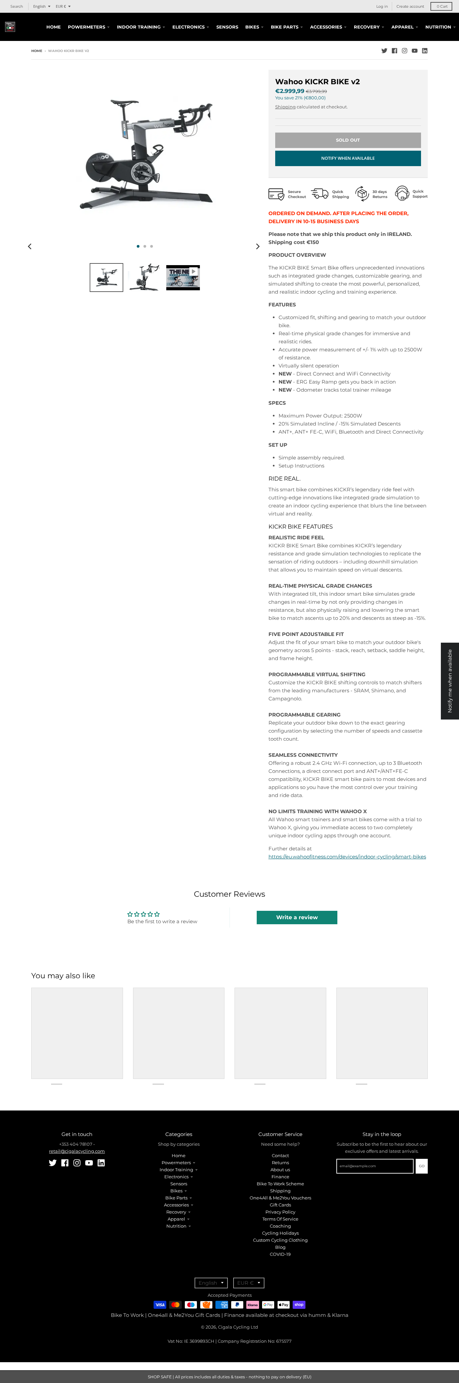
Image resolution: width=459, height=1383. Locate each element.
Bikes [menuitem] (252, 27)
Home (36, 51)
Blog (280, 1247)
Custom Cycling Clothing (280, 1240)
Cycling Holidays (280, 1233)
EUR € (61, 6)
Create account (410, 6)
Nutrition (176, 1226)
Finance (280, 1176)
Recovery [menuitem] (367, 27)
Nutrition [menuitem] (438, 27)
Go (421, 1166)
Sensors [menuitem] (227, 27)
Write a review (297, 917)
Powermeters (176, 1162)
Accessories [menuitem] (326, 27)
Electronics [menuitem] (188, 27)
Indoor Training (176, 1169)
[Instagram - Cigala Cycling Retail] (405, 51)
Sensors (178, 1183)
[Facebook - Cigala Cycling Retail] (394, 51)
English (39, 6)
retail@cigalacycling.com (77, 1151)
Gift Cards (280, 1204)
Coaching (280, 1226)
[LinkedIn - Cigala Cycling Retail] (425, 51)
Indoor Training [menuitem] (139, 27)
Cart (442, 6)
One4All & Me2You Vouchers (280, 1197)
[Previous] (30, 246)
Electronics (176, 1176)
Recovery (176, 1212)
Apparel (176, 1219)
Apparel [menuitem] (402, 27)
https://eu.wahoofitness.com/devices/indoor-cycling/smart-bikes (347, 856)
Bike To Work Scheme (280, 1183)
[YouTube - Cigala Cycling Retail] (415, 51)
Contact (280, 1155)
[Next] (257, 246)
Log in (382, 6)
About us (280, 1169)
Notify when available (348, 158)
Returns (280, 1162)
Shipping (285, 106)
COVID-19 (280, 1254)
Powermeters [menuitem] (86, 27)
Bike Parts (176, 1197)
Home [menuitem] (53, 27)
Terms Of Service (280, 1219)
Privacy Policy (280, 1212)
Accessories (176, 1204)
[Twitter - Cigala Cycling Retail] (384, 51)
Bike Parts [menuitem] (284, 27)
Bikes (176, 1190)
